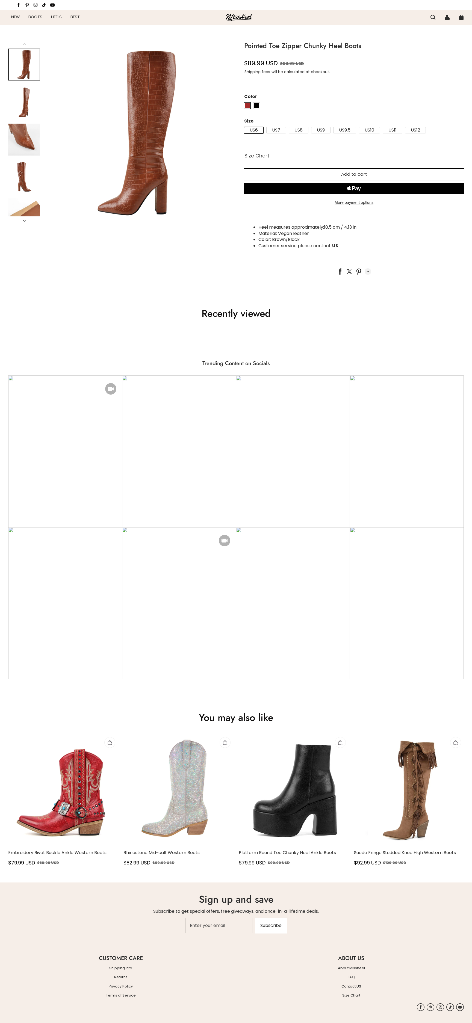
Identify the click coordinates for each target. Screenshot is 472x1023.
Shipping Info (120, 968)
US (335, 246)
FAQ (351, 977)
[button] (433, 17)
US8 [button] (298, 130)
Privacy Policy (121, 986)
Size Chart (256, 155)
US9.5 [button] (344, 130)
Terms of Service (121, 995)
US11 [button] (392, 130)
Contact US (351, 986)
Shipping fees (257, 71)
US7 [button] (276, 130)
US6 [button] (254, 130)
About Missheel (351, 968)
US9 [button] (321, 130)
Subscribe (271, 925)
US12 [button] (415, 130)
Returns (121, 977)
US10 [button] (369, 130)
